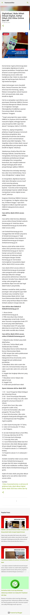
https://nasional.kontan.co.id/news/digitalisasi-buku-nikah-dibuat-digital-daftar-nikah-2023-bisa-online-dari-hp (15, 486)
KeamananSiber (9, 2)
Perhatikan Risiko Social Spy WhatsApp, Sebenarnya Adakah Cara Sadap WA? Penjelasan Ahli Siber (14, 593)
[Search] (28, 3)
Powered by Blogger (16, 612)
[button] (3, 26)
